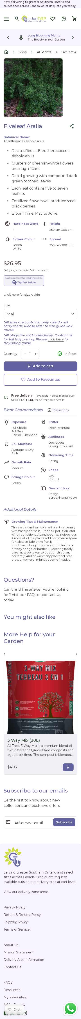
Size (7, 305)
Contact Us (12, 967)
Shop (23, 52)
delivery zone (28, 892)
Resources (12, 990)
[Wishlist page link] (52, 19)
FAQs (31, 595)
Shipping (10, 270)
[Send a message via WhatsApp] (70, 1008)
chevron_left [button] (8, 37)
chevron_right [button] (73, 37)
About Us (11, 945)
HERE (30, 400)
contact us (51, 595)
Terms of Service (17, 929)
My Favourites (15, 997)
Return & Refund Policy (22, 915)
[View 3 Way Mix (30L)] (40, 697)
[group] (40, 37)
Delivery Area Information (24, 960)
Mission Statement (19, 952)
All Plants (44, 52)
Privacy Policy (14, 907)
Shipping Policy (16, 922)
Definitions (61, 410)
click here (56, 339)
